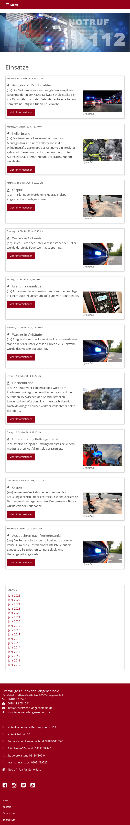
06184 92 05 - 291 (18, 703)
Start (5, 800)
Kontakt (7, 806)
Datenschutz (10, 813)
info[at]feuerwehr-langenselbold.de (29, 708)
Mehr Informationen (20, 112)
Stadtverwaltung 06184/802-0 (26, 755)
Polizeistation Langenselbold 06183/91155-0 (35, 741)
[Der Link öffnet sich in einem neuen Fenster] (5, 786)
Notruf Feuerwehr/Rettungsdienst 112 (31, 727)
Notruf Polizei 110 (18, 734)
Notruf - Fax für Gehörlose (24, 769)
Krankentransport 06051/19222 (27, 762)
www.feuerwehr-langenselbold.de (28, 712)
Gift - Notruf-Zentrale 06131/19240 (29, 748)
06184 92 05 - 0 (17, 699)
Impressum (9, 819)
